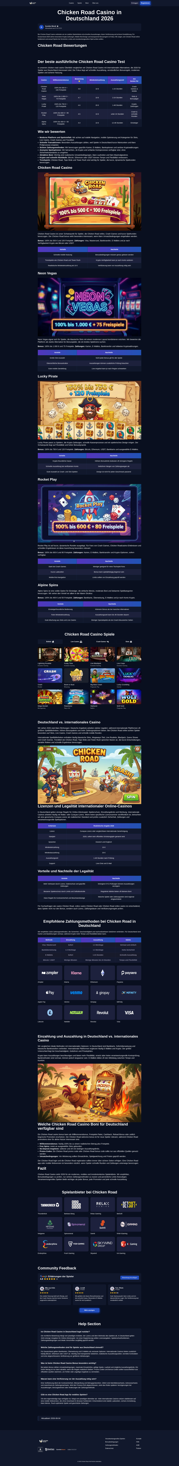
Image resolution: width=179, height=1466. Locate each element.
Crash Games (101, 641)
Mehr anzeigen (89, 1310)
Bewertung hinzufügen (129, 1277)
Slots (127, 641)
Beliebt (48, 641)
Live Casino (75, 641)
